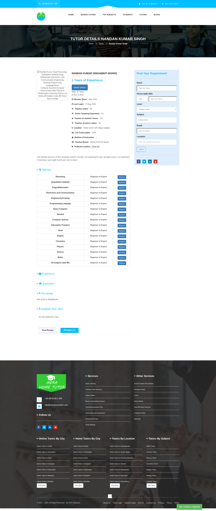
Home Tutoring (91, 384)
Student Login (130, 503)
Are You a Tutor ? (172, 4)
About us (106, 503)
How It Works (138, 401)
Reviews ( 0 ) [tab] (70, 330)
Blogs (157, 15)
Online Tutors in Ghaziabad (46, 452)
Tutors (143, 15)
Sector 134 (95, 147)
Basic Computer (60, 209)
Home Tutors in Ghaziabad (82, 452)
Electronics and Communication (60, 193)
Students (127, 15)
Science (60, 252)
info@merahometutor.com (56, 405)
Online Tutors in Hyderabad (46, 470)
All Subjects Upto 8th (60, 263)
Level (139, 104)
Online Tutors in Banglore (45, 475)
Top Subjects (109, 15)
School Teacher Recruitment (144, 384)
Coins (136, 395)
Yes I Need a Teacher (189, 507)
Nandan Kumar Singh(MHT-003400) (94, 73)
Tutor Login (117, 503)
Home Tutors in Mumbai (81, 481)
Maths (60, 257)
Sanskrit (60, 214)
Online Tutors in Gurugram (46, 464)
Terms (169, 503)
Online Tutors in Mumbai (45, 481)
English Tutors (151, 470)
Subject (140, 114)
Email (139, 125)
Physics (60, 246)
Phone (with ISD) (144, 94)
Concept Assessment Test (94, 407)
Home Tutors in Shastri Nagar (120, 452)
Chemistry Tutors (152, 464)
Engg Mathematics (60, 187)
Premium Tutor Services (94, 389)
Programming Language (60, 203)
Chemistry (60, 241)
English (60, 236)
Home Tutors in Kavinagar (119, 475)
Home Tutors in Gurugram (82, 464)
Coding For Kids (139, 413)
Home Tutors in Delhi (80, 458)
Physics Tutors (151, 458)
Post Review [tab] (48, 330)
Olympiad (137, 419)
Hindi (60, 230)
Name (139, 83)
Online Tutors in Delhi (44, 458)
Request (122, 177)
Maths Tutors (150, 446)
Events (141, 503)
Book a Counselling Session (95, 401)
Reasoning (60, 177)
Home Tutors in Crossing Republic (121, 458)
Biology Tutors (151, 475)
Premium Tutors (139, 389)
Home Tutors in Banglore (81, 475)
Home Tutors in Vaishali (118, 464)
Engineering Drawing (60, 198)
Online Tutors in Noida (44, 446)
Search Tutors (88, 15)
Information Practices (60, 225)
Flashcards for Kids (92, 419)
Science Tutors (151, 452)
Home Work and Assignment (95, 413)
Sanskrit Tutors (151, 481)
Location (141, 136)
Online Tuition (90, 395)
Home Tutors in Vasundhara (119, 481)
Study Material (90, 425)
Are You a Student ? (150, 4)
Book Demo (80, 87)
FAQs (176, 503)
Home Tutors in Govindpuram (120, 446)
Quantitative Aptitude (60, 182)
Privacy (161, 503)
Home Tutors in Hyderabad (82, 470)
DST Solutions (74, 503)
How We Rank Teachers (142, 407)
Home (71, 15)
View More (41, 485)
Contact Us (151, 503)
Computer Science (60, 220)
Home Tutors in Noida (80, 446)
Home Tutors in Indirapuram (119, 470)
